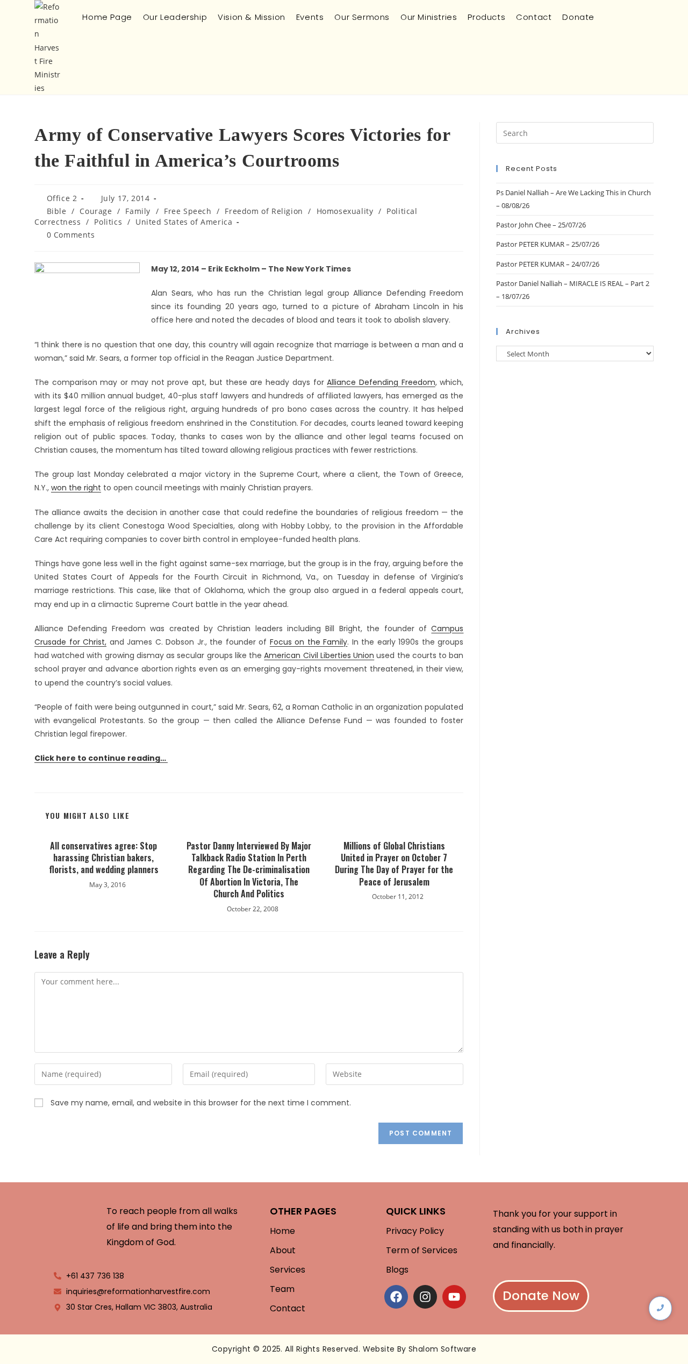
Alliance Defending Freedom (381, 382)
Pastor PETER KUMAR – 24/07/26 (547, 264)
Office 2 (62, 198)
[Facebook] (396, 1297)
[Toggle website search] (608, 17)
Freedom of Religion (264, 211)
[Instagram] (425, 1297)
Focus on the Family (309, 642)
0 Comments (71, 235)
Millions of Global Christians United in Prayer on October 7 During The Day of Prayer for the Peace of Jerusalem (394, 864)
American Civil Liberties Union (319, 655)
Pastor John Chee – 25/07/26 (541, 225)
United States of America (183, 222)
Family (137, 211)
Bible (57, 211)
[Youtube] (454, 1297)
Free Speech (188, 211)
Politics (108, 222)
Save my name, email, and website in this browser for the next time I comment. (201, 1102)
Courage (96, 211)
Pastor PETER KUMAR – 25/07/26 (547, 244)
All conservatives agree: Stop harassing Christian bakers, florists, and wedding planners (104, 858)
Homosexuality (345, 211)
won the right (76, 487)
